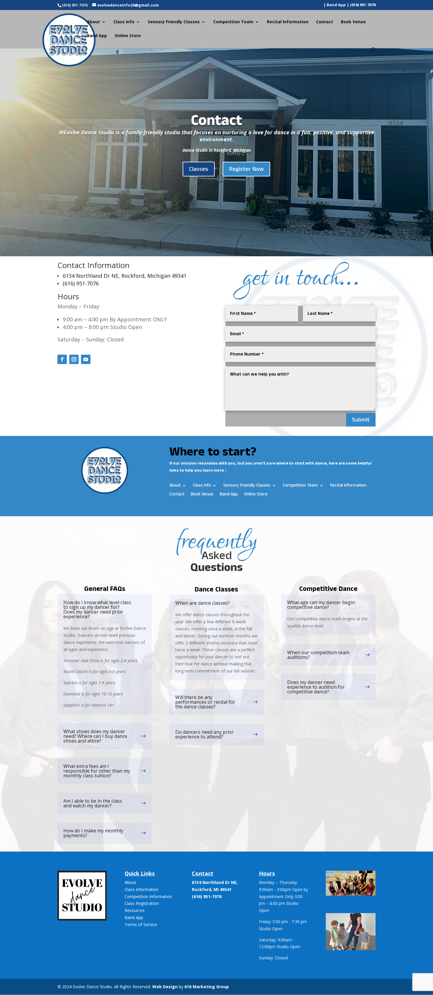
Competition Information (148, 896)
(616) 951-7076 (81, 283)
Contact (324, 22)
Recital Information (287, 22)
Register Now (246, 169)
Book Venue (353, 22)
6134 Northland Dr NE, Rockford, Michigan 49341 (124, 275)
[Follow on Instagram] (74, 359)
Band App (97, 36)
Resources (135, 910)
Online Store (128, 36)
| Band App (334, 5)
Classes (198, 169)
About (130, 882)
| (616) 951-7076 (361, 5)
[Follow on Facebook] (62, 359)
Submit (361, 420)
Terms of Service (141, 924)
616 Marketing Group (206, 986)
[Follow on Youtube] (85, 359)
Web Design (165, 986)
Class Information (141, 889)
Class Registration (142, 903)
